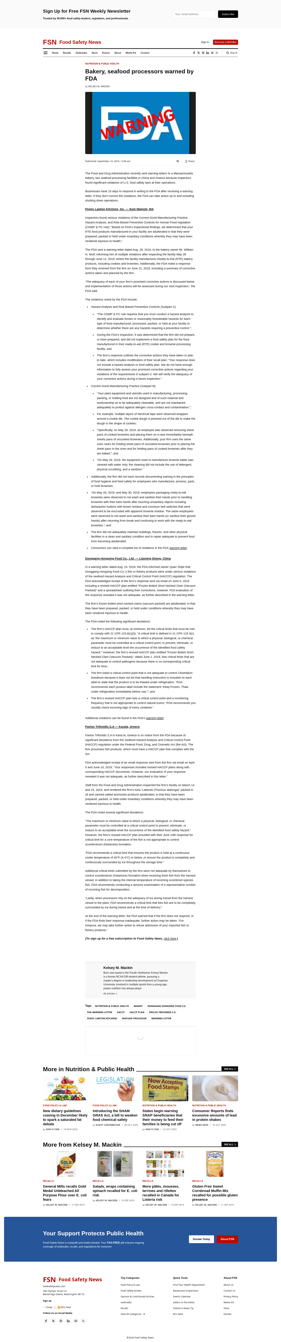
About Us (229, 1284)
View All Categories (131, 1314)
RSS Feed (178, 1314)
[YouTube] (212, 52)
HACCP (121, 1012)
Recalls (48, 1181)
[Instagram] (203, 52)
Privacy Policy (231, 1296)
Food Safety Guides (131, 1290)
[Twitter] (198, 52)
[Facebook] (194, 52)
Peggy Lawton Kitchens (102, 1018)
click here (170, 938)
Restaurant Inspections (185, 1290)
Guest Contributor (108, 1124)
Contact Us (229, 1290)
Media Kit (229, 1302)
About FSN (227, 1239)
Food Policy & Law (55, 1105)
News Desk (201, 1124)
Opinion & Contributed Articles (137, 1296)
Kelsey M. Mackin (99, 86)
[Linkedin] (207, 52)
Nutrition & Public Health (102, 63)
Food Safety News (144, 1337)
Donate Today (201, 1239)
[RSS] (216, 52)
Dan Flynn (52, 1129)
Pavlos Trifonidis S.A (162, 1012)
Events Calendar (182, 1296)
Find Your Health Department (189, 1284)
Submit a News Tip (183, 1308)
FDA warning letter (99, 1012)
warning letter (178, 548)
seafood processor (134, 1018)
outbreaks (126, 1302)
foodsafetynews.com (54, 1286)
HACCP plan (137, 1012)
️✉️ (47, 1307)
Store (226, 1308)
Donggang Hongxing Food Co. (166, 1006)
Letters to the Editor (184, 1302)
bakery (138, 1006)
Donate (227, 1314)
